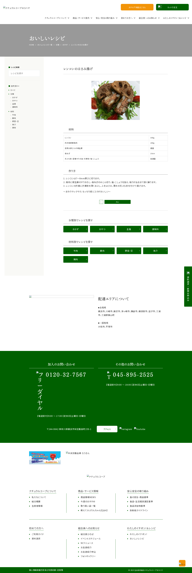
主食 (14, 104)
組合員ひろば (87, 534)
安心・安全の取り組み (105, 17)
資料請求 (36, 538)
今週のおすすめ (88, 501)
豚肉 (14, 118)
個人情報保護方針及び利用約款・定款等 (46, 570)
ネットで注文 (172, 7)
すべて (12, 90)
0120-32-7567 (66, 375)
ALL (117, 202)
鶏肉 (14, 127)
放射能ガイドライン (139, 510)
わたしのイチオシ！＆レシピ (174, 17)
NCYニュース (87, 542)
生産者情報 (37, 505)
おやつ (14, 100)
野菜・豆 (15, 121)
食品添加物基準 (137, 505)
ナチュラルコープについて (56, 17)
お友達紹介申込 (88, 551)
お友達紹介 (86, 547)
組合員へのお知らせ (148, 17)
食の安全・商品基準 (139, 497)
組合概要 (36, 501)
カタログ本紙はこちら (137, 7)
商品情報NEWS (88, 497)
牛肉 (14, 115)
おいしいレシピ (137, 538)
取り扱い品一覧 (88, 505)
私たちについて (39, 497)
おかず (14, 97)
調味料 (15, 107)
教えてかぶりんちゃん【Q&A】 (94, 510)
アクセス (107, 429)
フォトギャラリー (88, 556)
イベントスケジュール (91, 538)
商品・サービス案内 (81, 17)
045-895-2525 (133, 375)
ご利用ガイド (38, 534)
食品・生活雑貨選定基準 (141, 501)
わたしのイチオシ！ (138, 534)
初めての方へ (127, 17)
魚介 (14, 124)
